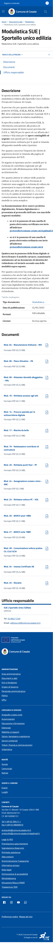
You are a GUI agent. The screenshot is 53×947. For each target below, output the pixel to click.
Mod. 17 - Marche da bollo (16, 430)
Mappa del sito (25, 916)
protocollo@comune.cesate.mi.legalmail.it (31, 230)
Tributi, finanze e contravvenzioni (17, 745)
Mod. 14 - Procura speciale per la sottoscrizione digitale (19, 413)
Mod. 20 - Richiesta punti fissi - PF (20, 464)
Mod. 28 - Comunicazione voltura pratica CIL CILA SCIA (23, 550)
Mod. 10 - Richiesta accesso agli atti (21, 395)
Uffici (4, 699)
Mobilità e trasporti (10, 732)
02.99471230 (14, 618)
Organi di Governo (10, 686)
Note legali (7, 869)
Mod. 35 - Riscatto (13, 582)
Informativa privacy (11, 865)
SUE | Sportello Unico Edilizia (17, 607)
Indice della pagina (11, 54)
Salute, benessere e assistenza (16, 736)
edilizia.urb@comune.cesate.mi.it (25, 623)
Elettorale (6, 727)
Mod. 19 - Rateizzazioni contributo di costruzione (21, 448)
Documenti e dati (9, 678)
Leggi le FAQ (7, 839)
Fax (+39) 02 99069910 (12, 824)
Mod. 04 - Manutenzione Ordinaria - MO (23, 344)
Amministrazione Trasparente (15, 861)
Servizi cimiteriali (10, 740)
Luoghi (5, 792)
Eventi (5, 787)
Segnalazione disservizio (13, 848)
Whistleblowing (9, 878)
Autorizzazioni (8, 719)
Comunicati (7, 768)
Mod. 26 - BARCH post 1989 (17, 515)
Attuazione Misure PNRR (13, 882)
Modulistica (38, 302)
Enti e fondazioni (9, 682)
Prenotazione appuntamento (15, 843)
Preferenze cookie (10, 916)
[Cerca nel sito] (45, 11)
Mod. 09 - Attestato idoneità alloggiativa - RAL (23, 379)
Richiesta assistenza (11, 852)
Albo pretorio (8, 856)
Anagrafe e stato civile (12, 714)
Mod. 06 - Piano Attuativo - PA (18, 361)
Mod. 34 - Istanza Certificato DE (19, 566)
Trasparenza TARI (9, 887)
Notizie (5, 772)
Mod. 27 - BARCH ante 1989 (17, 532)
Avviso (5, 764)
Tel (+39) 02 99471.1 (11, 821)
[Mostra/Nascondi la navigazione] (3, 11)
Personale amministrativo (13, 691)
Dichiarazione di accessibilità (15, 874)
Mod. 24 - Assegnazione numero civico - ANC (23, 482)
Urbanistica (7, 749)
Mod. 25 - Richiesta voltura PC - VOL (21, 499)
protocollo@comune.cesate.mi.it (26, 247)
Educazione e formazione (13, 723)
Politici (5, 695)
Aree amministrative (11, 674)
